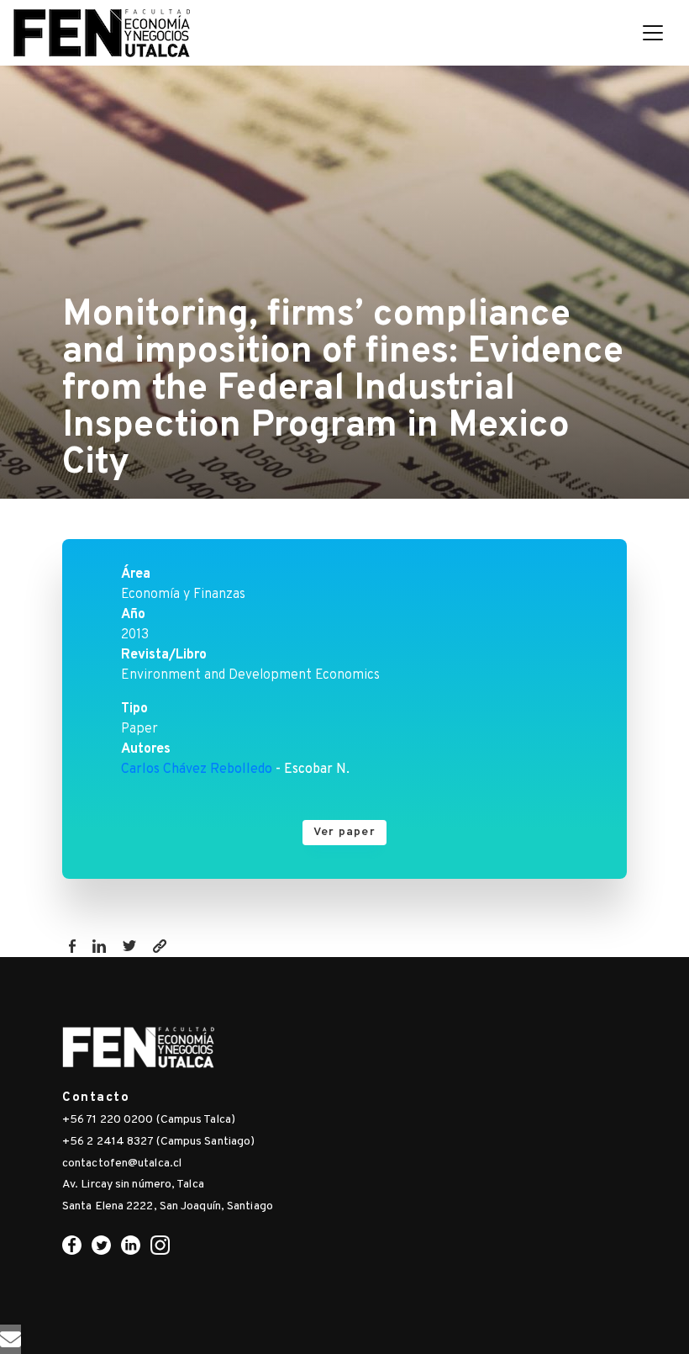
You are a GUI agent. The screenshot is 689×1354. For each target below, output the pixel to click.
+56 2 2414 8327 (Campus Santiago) (158, 1142)
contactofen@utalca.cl (121, 1163)
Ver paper (344, 832)
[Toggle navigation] (653, 33)
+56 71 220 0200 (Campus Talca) (148, 1120)
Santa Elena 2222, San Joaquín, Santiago (167, 1206)
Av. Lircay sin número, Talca (133, 1184)
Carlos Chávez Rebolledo (196, 769)
